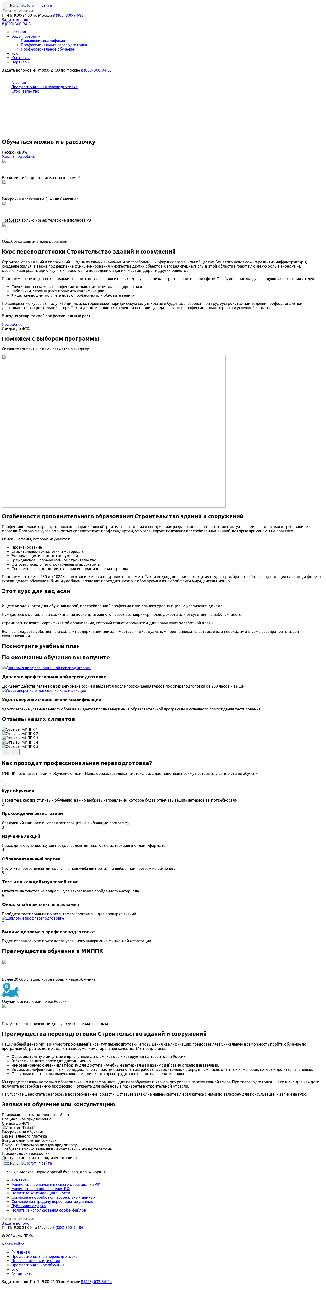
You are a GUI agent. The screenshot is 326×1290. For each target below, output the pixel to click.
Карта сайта (13, 1244)
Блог (15, 53)
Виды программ (26, 36)
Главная (18, 32)
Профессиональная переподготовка (54, 45)
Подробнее (12, 324)
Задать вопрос (15, 19)
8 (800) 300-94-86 (68, 15)
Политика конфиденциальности (40, 1193)
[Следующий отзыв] (15, 752)
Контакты (20, 58)
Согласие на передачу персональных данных (52, 1201)
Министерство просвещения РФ (40, 1188)
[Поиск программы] (48, 11)
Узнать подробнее (18, 156)
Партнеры (20, 62)
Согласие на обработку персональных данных (53, 1197)
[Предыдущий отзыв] (6, 752)
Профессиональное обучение (47, 49)
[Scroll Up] (3, 1286)
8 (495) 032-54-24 (96, 1282)
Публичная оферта (28, 1206)
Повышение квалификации (45, 40)
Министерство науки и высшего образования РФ (55, 1184)
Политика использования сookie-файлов (48, 1210)
